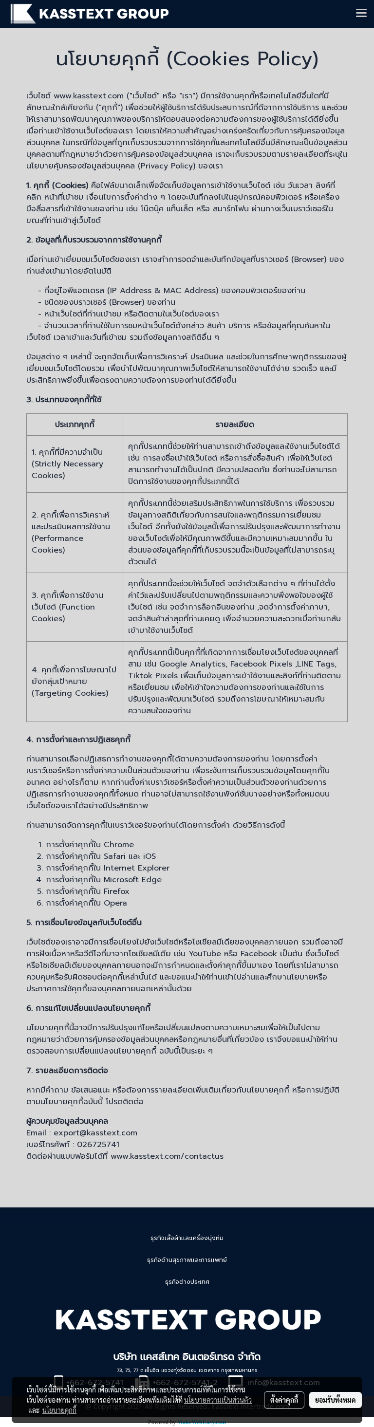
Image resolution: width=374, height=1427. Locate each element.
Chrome (119, 845)
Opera (115, 903)
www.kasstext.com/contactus (167, 1156)
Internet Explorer (136, 868)
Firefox (117, 891)
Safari (115, 856)
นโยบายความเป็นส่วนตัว (218, 1399)
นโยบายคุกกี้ (59, 1410)
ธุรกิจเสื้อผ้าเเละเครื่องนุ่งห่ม (187, 1238)
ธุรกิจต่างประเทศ (187, 1282)
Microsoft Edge (133, 880)
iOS (149, 856)
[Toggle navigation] (361, 13)
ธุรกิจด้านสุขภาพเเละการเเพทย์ (187, 1260)
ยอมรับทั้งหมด (335, 1399)
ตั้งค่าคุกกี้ (284, 1399)
